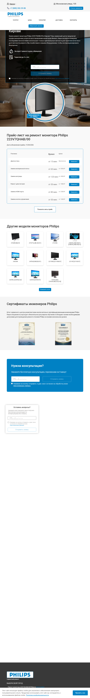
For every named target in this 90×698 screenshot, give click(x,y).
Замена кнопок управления (20, 199)
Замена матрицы (16, 176)
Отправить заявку (45, 73)
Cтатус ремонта (76, 8)
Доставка (59, 20)
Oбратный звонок (36, 26)
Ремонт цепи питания (18, 184)
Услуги (15, 20)
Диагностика (15, 161)
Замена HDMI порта (17, 191)
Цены (30, 20)
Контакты (73, 20)
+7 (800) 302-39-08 (18, 8)
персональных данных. (62, 78)
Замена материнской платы (20, 168)
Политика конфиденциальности (37, 695)
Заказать (74, 161)
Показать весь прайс (45, 209)
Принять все (80, 693)
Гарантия (42, 20)
